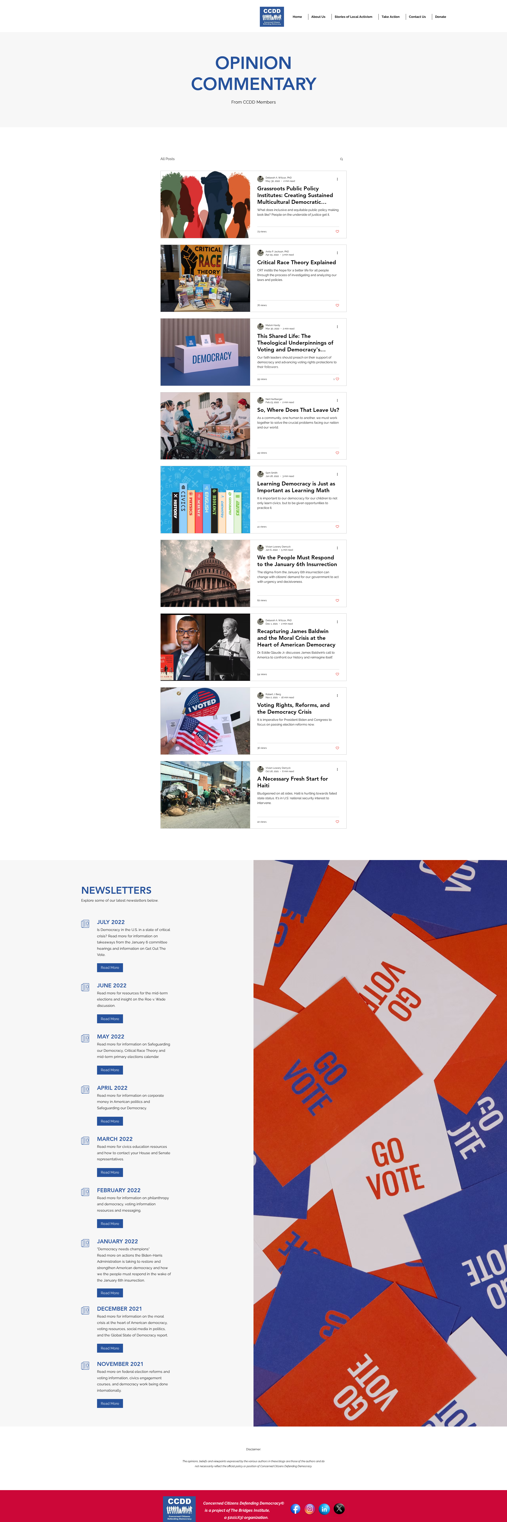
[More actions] (338, 179)
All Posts (167, 159)
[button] (341, 159)
